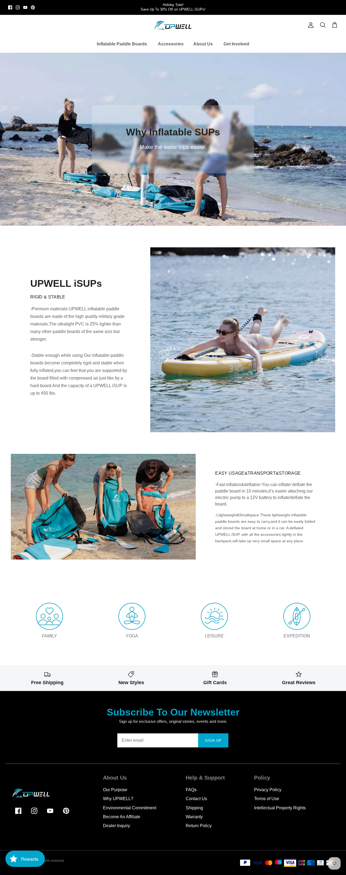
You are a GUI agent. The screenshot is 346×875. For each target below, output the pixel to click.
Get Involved (236, 44)
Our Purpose (115, 789)
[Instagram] (18, 7)
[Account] (309, 25)
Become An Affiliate (121, 816)
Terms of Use (266, 798)
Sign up (213, 740)
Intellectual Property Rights (280, 808)
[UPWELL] (173, 25)
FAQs (191, 789)
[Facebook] (10, 7)
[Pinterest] (33, 7)
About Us (203, 44)
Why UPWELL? (118, 798)
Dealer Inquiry (116, 825)
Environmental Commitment (129, 808)
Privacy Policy (267, 789)
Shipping (194, 808)
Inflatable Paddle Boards (122, 44)
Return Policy (199, 825)
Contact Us (196, 798)
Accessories (171, 44)
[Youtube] (25, 7)
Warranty (194, 816)
